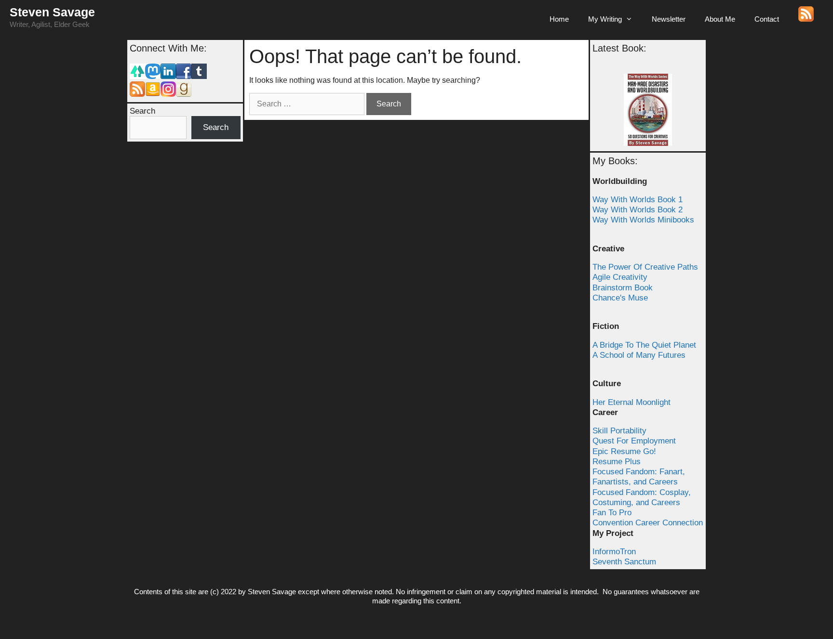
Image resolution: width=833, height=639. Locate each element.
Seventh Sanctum (624, 561)
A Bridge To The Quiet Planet (644, 345)
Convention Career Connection (647, 522)
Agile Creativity (619, 277)
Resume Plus (616, 461)
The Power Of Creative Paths (645, 267)
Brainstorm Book (622, 287)
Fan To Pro (611, 512)
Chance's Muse (620, 297)
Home (559, 19)
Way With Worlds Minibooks (643, 219)
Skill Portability (619, 430)
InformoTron (614, 551)
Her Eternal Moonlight (631, 402)
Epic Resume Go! (624, 451)
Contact (766, 19)
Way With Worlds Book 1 (637, 199)
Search (142, 111)
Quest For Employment (634, 440)
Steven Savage (52, 12)
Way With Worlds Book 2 (637, 209)
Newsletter (668, 19)
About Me (720, 19)
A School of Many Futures (638, 355)
